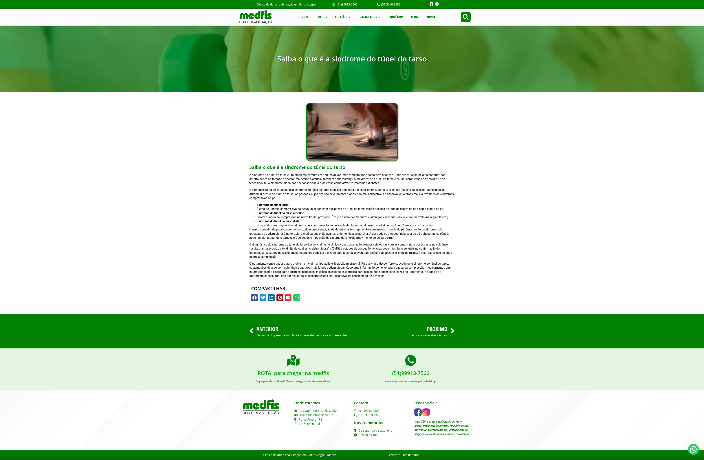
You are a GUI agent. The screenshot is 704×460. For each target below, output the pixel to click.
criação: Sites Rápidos (404, 455)
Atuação (341, 17)
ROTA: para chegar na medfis (293, 373)
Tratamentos (367, 17)
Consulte (432, 17)
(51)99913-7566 (410, 373)
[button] (466, 17)
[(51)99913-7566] (410, 360)
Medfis (322, 17)
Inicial (305, 17)
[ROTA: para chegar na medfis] (293, 360)
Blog (414, 17)
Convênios (395, 17)
